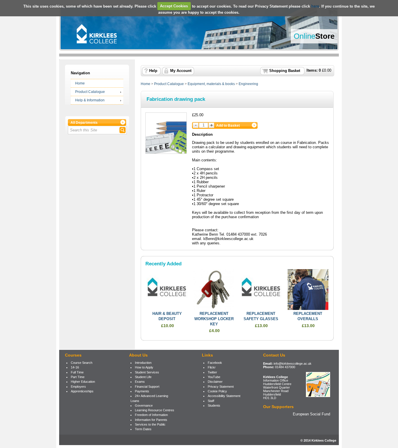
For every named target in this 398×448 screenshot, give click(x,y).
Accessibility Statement (224, 396)
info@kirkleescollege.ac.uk (292, 363)
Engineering (248, 84)
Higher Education (83, 381)
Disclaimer (215, 381)
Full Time (77, 372)
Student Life (143, 377)
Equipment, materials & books (211, 84)
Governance (144, 405)
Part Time (77, 377)
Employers (78, 386)
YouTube (214, 377)
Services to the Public (150, 424)
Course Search (81, 362)
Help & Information (90, 100)
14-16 (75, 367)
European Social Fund (311, 414)
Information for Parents (151, 419)
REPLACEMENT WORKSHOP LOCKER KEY (214, 319)
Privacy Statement (221, 386)
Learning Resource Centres (154, 410)
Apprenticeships (82, 391)
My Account (180, 71)
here (315, 6)
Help (153, 71)
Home (80, 83)
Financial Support (147, 386)
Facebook (215, 362)
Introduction (143, 362)
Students (214, 405)
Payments (142, 391)
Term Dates (143, 429)
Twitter (212, 372)
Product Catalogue (90, 92)
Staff (211, 401)
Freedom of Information (151, 415)
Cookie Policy (217, 391)
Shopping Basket (284, 71)
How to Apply (144, 367)
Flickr (212, 367)
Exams (140, 381)
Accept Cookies (174, 6)
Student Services (147, 372)
